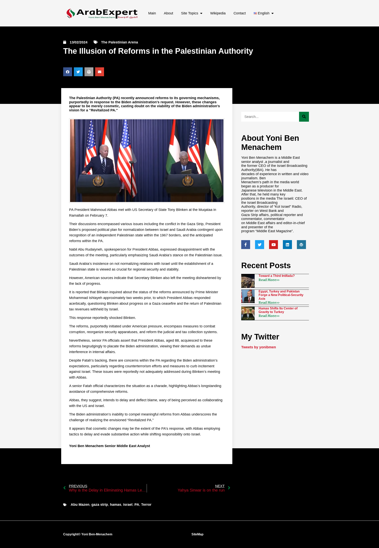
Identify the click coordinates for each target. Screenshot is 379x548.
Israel (127, 505)
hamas (115, 505)
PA (136, 505)
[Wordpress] (301, 244)
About (168, 13)
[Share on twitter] (78, 71)
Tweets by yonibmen (258, 347)
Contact (240, 13)
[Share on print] (88, 71)
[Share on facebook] (67, 71)
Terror (146, 505)
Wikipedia (218, 13)
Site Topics (189, 13)
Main (152, 13)
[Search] (304, 117)
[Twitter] (259, 244)
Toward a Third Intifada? (277, 275)
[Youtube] (273, 244)
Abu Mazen (80, 505)
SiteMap (197, 534)
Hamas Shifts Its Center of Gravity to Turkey (278, 310)
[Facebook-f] (245, 244)
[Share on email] (99, 71)
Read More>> (269, 280)
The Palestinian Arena (119, 42)
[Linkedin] (287, 244)
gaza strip (99, 505)
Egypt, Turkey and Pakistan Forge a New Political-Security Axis (281, 295)
